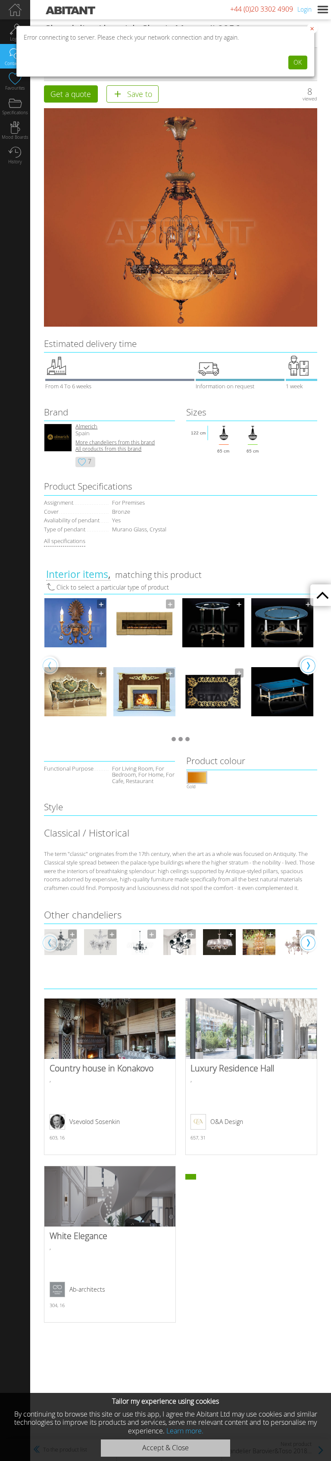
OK (298, 62)
